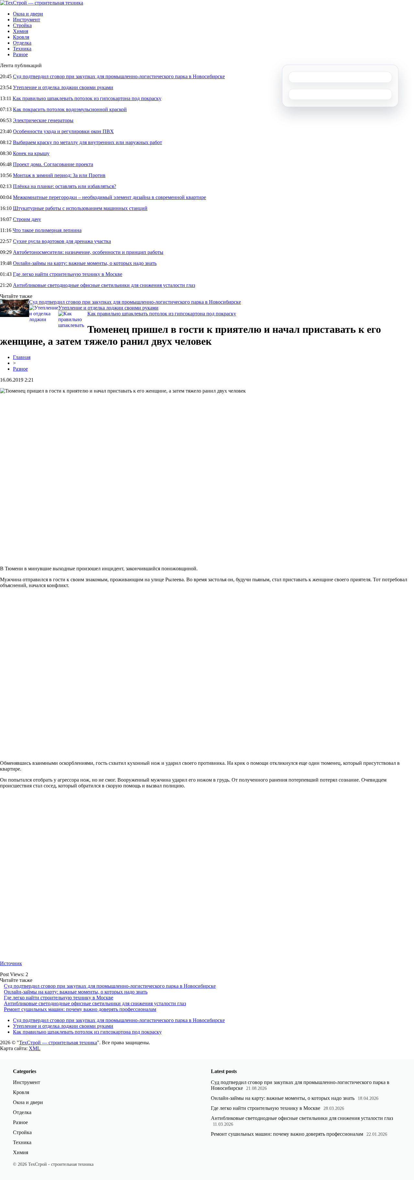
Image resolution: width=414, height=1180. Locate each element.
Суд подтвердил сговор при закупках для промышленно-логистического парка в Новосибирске (119, 76)
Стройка (22, 25)
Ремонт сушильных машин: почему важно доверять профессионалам (80, 1009)
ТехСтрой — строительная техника (58, 1042)
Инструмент (26, 19)
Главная (21, 357)
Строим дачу (27, 219)
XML (34, 1048)
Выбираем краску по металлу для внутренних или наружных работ (87, 142)
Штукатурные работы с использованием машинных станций (80, 208)
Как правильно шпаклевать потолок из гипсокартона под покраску (87, 98)
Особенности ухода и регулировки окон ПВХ (63, 131)
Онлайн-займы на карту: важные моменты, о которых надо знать (85, 263)
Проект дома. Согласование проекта (53, 164)
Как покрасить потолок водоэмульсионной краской (70, 109)
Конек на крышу (31, 153)
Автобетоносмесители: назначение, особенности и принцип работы (88, 252)
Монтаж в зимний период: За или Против (59, 175)
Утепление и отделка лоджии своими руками (63, 87)
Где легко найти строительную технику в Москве (67, 274)
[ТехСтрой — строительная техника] (41, 2)
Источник (11, 963)
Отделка (22, 43)
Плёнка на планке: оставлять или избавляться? (64, 186)
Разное (20, 54)
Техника (22, 48)
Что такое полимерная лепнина (47, 230)
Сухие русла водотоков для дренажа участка (62, 241)
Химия (20, 31)
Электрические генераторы (43, 120)
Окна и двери (28, 13)
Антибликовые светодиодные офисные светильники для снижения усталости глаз (104, 285)
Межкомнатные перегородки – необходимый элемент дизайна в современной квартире (109, 197)
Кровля (21, 37)
